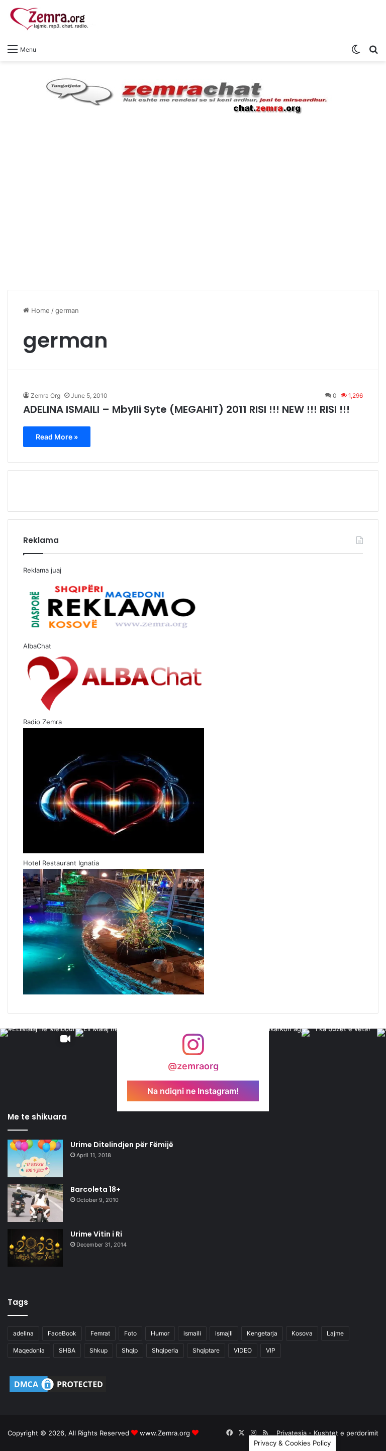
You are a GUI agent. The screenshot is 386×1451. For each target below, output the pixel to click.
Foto (130, 1333)
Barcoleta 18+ (95, 1189)
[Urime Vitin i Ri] (35, 1248)
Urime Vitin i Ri (96, 1234)
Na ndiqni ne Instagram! (193, 1091)
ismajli (224, 1333)
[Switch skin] (356, 48)
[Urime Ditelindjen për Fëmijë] (35, 1158)
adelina (23, 1333)
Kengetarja (262, 1333)
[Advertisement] (193, 212)
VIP (270, 1350)
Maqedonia (29, 1350)
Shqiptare (206, 1350)
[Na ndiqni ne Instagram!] (193, 1049)
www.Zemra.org (165, 1433)
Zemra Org (45, 395)
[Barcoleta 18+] (35, 1203)
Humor (160, 1333)
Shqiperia (165, 1350)
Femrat (100, 1333)
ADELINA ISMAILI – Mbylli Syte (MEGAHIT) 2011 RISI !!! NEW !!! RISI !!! (186, 409)
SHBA (67, 1350)
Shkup (98, 1350)
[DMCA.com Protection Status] (58, 1392)
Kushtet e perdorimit (346, 1433)
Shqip (130, 1350)
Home (39, 310)
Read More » (57, 436)
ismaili (192, 1333)
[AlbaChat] (193, 93)
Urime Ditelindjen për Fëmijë (121, 1145)
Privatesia (291, 1433)
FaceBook (62, 1333)
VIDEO (243, 1350)
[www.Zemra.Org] (53, 19)
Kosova (302, 1333)
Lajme (335, 1333)
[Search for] (373, 48)
